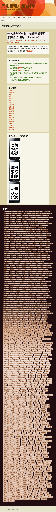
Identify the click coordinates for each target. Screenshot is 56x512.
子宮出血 (7, 295)
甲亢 (31, 229)
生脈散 (15, 359)
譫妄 (6, 341)
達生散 (6, 329)
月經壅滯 (39, 456)
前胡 (21, 261)
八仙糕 (40, 40)
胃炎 (32, 257)
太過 (25, 319)
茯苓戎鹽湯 (28, 474)
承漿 (22, 297)
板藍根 (48, 285)
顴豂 (12, 277)
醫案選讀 (19, 40)
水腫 (15, 253)
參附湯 (26, 383)
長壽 (13, 492)
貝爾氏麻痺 (19, 247)
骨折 (25, 273)
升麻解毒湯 (28, 363)
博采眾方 (11, 123)
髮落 (6, 466)
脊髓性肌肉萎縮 (8, 437)
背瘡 (28, 40)
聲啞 (36, 403)
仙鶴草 (46, 295)
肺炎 (39, 365)
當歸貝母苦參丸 (8, 431)
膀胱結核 (48, 345)
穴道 (40, 211)
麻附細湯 (46, 369)
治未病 (12, 353)
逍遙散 (20, 269)
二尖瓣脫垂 (7, 468)
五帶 (46, 307)
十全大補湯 (32, 215)
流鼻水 (12, 289)
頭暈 (15, 233)
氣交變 (22, 367)
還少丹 (45, 452)
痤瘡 (46, 219)
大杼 (18, 277)
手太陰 (21, 281)
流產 (14, 377)
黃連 (6, 500)
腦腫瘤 (40, 371)
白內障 (12, 307)
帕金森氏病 (19, 385)
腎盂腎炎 (36, 357)
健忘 (39, 269)
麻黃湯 (12, 287)
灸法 (18, 407)
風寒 (6, 357)
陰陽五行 (7, 494)
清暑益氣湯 (40, 437)
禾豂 (13, 279)
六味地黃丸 (27, 241)
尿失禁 (6, 492)
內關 (41, 347)
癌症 (6, 211)
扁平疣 (13, 241)
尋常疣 (12, 303)
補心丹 (27, 431)
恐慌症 (38, 454)
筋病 (25, 217)
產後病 (15, 297)
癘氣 (49, 335)
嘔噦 (28, 325)
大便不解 (40, 415)
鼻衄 (12, 271)
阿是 (15, 417)
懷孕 (25, 223)
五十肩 (49, 271)
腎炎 (6, 478)
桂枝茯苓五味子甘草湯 (23, 335)
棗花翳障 (7, 331)
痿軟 (18, 349)
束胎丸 (24, 389)
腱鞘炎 (20, 425)
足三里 (34, 335)
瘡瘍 (33, 269)
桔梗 (39, 231)
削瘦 (12, 337)
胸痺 (15, 476)
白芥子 (32, 329)
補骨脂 (18, 271)
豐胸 (47, 331)
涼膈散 (44, 309)
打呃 (6, 345)
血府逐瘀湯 (47, 460)
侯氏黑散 (34, 383)
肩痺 (48, 431)
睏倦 (47, 415)
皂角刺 (19, 343)
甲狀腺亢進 (27, 357)
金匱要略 (16, 444)
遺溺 (45, 287)
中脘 (40, 492)
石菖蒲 (48, 494)
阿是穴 (14, 393)
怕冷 (25, 365)
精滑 (30, 488)
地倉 (25, 271)
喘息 (28, 393)
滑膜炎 (6, 474)
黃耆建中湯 (45, 405)
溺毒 (42, 393)
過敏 (12, 219)
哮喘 (33, 417)
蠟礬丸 (32, 375)
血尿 (27, 269)
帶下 (41, 331)
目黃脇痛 (44, 433)
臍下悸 (20, 409)
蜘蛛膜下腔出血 (34, 395)
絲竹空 (46, 249)
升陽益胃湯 (48, 313)
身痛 (34, 261)
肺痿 (44, 349)
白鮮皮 (26, 263)
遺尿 (41, 241)
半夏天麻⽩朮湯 (34, 498)
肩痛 (19, 255)
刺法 (19, 249)
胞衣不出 (21, 411)
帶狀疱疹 (32, 365)
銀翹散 (25, 229)
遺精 (6, 249)
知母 (15, 225)
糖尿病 (20, 211)
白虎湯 (30, 381)
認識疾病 (11, 106)
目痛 (30, 345)
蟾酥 (34, 259)
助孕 (50, 263)
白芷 (25, 255)
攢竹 (12, 243)
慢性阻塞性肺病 (22, 377)
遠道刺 (24, 349)
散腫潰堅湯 (37, 339)
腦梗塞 (22, 381)
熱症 (6, 415)
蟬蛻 (18, 361)
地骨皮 (37, 309)
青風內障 (21, 379)
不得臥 (16, 389)
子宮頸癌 (33, 227)
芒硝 (32, 423)
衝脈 (6, 484)
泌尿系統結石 (8, 395)
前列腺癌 (32, 389)
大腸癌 (40, 251)
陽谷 (6, 419)
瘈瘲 (28, 387)
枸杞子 (12, 482)
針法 (13, 267)
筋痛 (46, 456)
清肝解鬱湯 (31, 315)
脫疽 (42, 387)
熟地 (26, 456)
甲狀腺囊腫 (21, 333)
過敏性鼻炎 (7, 237)
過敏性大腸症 (20, 397)
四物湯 (48, 233)
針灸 (18, 215)
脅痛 (33, 373)
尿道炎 (32, 452)
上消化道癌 (28, 425)
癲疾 (46, 373)
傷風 (13, 335)
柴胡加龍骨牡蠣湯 (30, 247)
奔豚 (43, 419)
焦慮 (6, 429)
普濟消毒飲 (24, 458)
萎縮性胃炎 (37, 253)
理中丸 (48, 437)
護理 (6, 307)
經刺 (45, 301)
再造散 (19, 492)
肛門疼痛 (7, 462)
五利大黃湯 (14, 375)
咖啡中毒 (45, 357)
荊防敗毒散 (7, 225)
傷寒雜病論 (44, 480)
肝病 (6, 243)
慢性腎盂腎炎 (39, 381)
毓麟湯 (33, 494)
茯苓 (12, 419)
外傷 (12, 498)
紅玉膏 (6, 401)
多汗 (36, 411)
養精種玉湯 (14, 313)
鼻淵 (24, 496)
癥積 (31, 440)
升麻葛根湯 (7, 359)
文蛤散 (39, 329)
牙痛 (33, 399)
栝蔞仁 (25, 478)
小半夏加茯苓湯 (14, 454)
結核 (45, 269)
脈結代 (13, 351)
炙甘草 (24, 407)
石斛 (19, 257)
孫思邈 (6, 411)
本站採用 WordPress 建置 (12, 509)
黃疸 (48, 305)
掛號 (24, 17)
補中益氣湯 (38, 223)
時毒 (48, 303)
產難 (19, 365)
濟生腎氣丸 (16, 229)
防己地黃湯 (19, 275)
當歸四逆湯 (7, 339)
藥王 (47, 371)
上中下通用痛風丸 (9, 343)
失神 (12, 341)
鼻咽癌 (12, 223)
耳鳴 (18, 337)
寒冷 (13, 371)
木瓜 (26, 498)
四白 (19, 289)
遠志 (42, 275)
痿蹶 (32, 361)
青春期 (19, 357)
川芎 (22, 231)
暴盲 (33, 415)
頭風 (29, 331)
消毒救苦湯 (46, 339)
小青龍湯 (16, 442)
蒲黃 (13, 255)
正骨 (6, 365)
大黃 (6, 399)
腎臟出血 (33, 429)
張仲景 (25, 257)
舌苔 (16, 325)
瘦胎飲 (19, 353)
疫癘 (49, 379)
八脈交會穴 (34, 275)
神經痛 (45, 317)
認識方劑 (11, 117)
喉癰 (45, 444)
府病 (27, 385)
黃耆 (6, 427)
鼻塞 (24, 221)
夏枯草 (25, 329)
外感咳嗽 (7, 301)
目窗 (6, 303)
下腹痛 (43, 468)
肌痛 (46, 329)
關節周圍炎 (13, 285)
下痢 (20, 401)
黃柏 (31, 223)
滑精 (36, 305)
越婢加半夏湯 (8, 323)
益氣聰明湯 (22, 239)
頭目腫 (25, 423)
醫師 (14, 17)
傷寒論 (40, 494)
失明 (6, 333)
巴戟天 (39, 307)
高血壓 (6, 241)
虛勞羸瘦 (44, 411)
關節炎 (24, 215)
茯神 (50, 395)
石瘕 (12, 464)
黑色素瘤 (7, 433)
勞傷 (48, 327)
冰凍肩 (15, 468)
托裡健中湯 (39, 458)
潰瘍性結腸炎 (39, 255)
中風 (6, 219)
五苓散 (13, 269)
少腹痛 (47, 347)
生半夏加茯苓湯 (20, 347)
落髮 (47, 311)
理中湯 (18, 265)
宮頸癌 (6, 313)
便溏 (23, 438)
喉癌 (6, 458)
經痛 (6, 277)
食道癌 (40, 215)
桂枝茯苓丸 (15, 301)
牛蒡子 (45, 399)
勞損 (45, 315)
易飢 (21, 373)
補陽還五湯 (39, 239)
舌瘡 (38, 349)
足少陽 (32, 267)
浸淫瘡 (6, 387)
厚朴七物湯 (40, 478)
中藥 (6, 355)
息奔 (49, 383)
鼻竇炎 (32, 482)
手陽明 (12, 249)
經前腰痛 (20, 291)
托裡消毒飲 (13, 472)
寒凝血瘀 (42, 335)
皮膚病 (36, 421)
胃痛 (38, 263)
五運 (45, 355)
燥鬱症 (40, 429)
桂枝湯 (43, 321)
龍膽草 (36, 367)
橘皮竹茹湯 (27, 448)
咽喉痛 (30, 221)
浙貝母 (6, 335)
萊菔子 (13, 403)
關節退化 (41, 281)
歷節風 (42, 438)
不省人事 (40, 267)
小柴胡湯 (38, 221)
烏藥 (22, 325)
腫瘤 (6, 379)
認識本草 (11, 115)
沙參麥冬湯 (33, 299)
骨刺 (39, 389)
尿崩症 (37, 425)
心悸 (45, 221)
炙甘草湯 (45, 361)
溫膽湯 (39, 289)
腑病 (6, 361)
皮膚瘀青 (19, 498)
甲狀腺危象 (20, 309)
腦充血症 (7, 425)
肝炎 (30, 243)
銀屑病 (15, 460)
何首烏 (6, 291)
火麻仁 (45, 377)
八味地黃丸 (26, 235)
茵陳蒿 (13, 411)
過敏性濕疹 (7, 417)
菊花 (6, 435)
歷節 (37, 442)
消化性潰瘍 (40, 431)
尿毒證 (37, 464)
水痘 (26, 353)
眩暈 (47, 239)
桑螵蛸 (6, 373)
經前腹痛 (44, 421)
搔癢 (18, 219)
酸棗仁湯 (13, 333)
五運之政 (49, 343)
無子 (12, 423)
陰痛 (39, 450)
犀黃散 (15, 367)
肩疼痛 (13, 474)
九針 (15, 283)
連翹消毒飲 (47, 470)
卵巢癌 (39, 249)
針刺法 (11, 480)
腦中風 (32, 319)
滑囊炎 (42, 486)
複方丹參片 (34, 225)
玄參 (31, 277)
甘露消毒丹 (41, 227)
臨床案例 (11, 127)
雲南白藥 (7, 450)
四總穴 (15, 237)
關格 (6, 407)
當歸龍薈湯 (7, 391)
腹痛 (48, 351)
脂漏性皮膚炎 (8, 251)
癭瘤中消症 (7, 440)
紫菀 (28, 303)
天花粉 (42, 297)
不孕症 (12, 217)
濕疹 (21, 233)
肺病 (22, 259)
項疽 (35, 446)
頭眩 (39, 315)
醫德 (9, 17)
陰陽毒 (11, 385)
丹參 (12, 265)
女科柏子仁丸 (8, 405)
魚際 (34, 492)
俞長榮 (22, 450)
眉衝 (6, 293)
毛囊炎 (13, 387)
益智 (6, 321)
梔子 (47, 257)
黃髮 (18, 480)
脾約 (37, 283)
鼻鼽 (41, 265)
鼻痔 (12, 273)
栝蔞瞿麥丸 (37, 317)
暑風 (6, 486)
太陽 (36, 243)
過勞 (20, 263)
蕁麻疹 (48, 235)
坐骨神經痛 (39, 435)
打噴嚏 (46, 291)
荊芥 (32, 233)
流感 (47, 211)
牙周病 (24, 301)
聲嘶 (40, 391)
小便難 (38, 301)
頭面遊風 (29, 472)
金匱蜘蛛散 (38, 472)
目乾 (35, 490)
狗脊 (19, 415)
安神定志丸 (25, 442)
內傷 (13, 329)
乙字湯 (33, 285)
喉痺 (19, 217)
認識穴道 (11, 112)
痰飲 (48, 446)
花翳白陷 (38, 355)
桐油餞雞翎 (27, 446)
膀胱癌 (32, 249)
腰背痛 (19, 470)
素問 (14, 425)
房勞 (22, 462)
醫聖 (20, 456)
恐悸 (48, 482)
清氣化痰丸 (45, 425)
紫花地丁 (7, 261)
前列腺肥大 (21, 321)
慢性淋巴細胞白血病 (36, 353)
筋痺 (29, 433)
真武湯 (39, 470)
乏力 (6, 347)
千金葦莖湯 (45, 407)
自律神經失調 (23, 227)
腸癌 (37, 397)
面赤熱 (6, 375)
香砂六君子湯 (40, 440)
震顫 (44, 263)
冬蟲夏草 (42, 383)
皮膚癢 (6, 255)
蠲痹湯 (34, 325)
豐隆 (16, 323)
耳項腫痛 (26, 484)
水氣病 (34, 265)
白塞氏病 (30, 405)
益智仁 (27, 261)
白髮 (46, 323)
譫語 (36, 327)
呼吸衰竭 (19, 490)
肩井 (12, 293)
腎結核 (25, 452)
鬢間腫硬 (28, 339)
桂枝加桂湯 (23, 323)
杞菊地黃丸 (7, 283)
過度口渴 (42, 401)
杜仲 (6, 488)
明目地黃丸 (33, 343)
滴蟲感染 (28, 476)
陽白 (6, 245)
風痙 (12, 399)
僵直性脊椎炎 (22, 486)
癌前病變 (45, 229)
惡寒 (26, 245)
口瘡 (16, 259)
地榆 (25, 287)
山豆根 (36, 433)
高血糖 (12, 427)
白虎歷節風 (43, 490)
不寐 (6, 221)
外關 (27, 285)
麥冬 (28, 281)
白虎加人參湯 (40, 271)
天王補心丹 (25, 219)
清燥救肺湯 (39, 257)
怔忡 (28, 259)
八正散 (28, 237)
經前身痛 (29, 411)
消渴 (44, 217)
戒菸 (17, 458)
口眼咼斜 (33, 245)
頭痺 (33, 307)
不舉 (12, 500)
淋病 (6, 287)
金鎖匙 (40, 261)
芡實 (42, 403)
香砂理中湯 (31, 450)
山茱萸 (13, 409)
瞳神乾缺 (20, 307)
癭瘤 (19, 452)
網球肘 (40, 337)
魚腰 (47, 255)
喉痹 (32, 456)
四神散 (12, 484)
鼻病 (40, 247)
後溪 (21, 285)
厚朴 (13, 291)
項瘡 (24, 243)
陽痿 (46, 289)
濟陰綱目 (34, 297)
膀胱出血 (24, 440)
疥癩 (27, 373)
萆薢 (6, 482)
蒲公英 (6, 269)
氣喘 (47, 241)
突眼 (39, 417)
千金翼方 (28, 421)
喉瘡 (42, 327)
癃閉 (26, 401)
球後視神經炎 (28, 427)
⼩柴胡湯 (15, 462)
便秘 (40, 213)
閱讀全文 (31, 51)
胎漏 (34, 351)
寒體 (29, 311)
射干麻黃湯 (37, 466)
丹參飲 (43, 395)
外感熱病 (7, 393)
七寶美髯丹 (13, 466)
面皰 (19, 371)
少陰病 (49, 297)
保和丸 (28, 466)
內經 (6, 448)
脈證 (25, 343)
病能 (18, 341)
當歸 (38, 293)
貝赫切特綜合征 (24, 417)
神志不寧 (25, 361)
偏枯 (49, 476)
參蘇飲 (39, 295)
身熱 (49, 325)
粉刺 (6, 421)
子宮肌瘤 (44, 237)
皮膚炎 (49, 427)
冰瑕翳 (41, 343)
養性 (12, 478)
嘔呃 (29, 367)
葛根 (6, 285)
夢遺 (13, 257)
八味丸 (45, 40)
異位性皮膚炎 (8, 259)
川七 (36, 321)
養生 (20, 245)
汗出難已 (26, 399)
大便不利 (14, 373)
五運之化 (22, 331)
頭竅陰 (25, 289)
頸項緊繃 (19, 448)
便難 (36, 427)
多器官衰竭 (33, 401)
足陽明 (44, 283)
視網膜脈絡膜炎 (31, 462)
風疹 (6, 227)
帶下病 (44, 319)
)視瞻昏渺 (47, 474)
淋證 (12, 407)
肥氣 (6, 397)
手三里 (40, 273)
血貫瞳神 (38, 488)
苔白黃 (6, 403)
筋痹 (39, 444)
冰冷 (6, 349)
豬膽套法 (46, 413)
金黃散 (19, 446)
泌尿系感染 (45, 464)
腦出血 (19, 383)
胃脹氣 (18, 399)
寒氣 (12, 397)
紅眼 (12, 369)
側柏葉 (31, 293)
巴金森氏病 (33, 409)
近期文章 (43, 17)
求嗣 (19, 223)
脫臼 (12, 448)
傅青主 (30, 468)
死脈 (32, 435)
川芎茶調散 (13, 227)
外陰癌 (26, 494)
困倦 (42, 427)
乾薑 (39, 399)
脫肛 (34, 371)
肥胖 (25, 293)
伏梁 (31, 359)
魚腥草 (45, 389)
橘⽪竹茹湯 (13, 488)
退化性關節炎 (16, 496)
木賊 (19, 484)
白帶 (18, 345)
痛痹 (24, 464)
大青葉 (6, 257)
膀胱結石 (30, 333)
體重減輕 (42, 299)
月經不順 (7, 470)
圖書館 (29, 17)
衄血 (15, 339)
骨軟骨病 (47, 353)
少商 (32, 458)
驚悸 (45, 450)
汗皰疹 (25, 249)
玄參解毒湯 (23, 375)
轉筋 (6, 423)
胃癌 (19, 213)
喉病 (49, 468)
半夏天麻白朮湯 (40, 496)
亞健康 (12, 365)
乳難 (19, 482)
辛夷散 (40, 285)
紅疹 (22, 237)
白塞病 (12, 429)
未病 (6, 247)
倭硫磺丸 (13, 486)
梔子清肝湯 (28, 327)
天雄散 (15, 391)
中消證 (30, 464)
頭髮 (20, 494)
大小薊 (21, 283)
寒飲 (46, 492)
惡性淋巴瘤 (7, 444)
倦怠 (39, 377)
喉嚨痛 (45, 231)
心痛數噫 (7, 315)
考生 (45, 466)
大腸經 (21, 393)
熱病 (41, 311)
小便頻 (12, 446)
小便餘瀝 (7, 496)
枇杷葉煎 (16, 440)
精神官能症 (14, 381)
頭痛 (34, 211)
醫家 (6, 353)
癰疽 (34, 281)
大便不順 (15, 450)
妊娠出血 (20, 363)
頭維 (47, 259)
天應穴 (22, 405)
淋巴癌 (33, 385)
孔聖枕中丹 (25, 454)
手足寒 (32, 413)
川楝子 (34, 303)
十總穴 (12, 363)
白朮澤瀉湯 (38, 474)
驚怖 (29, 438)
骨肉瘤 (40, 245)
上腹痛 (6, 231)
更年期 (18, 478)
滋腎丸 (19, 427)
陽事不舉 (13, 379)
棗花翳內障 (7, 319)
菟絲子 (18, 423)
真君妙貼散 (7, 263)
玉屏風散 (35, 393)
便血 (45, 375)
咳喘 (33, 470)
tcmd (17, 42)
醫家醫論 (11, 121)
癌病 (6, 454)
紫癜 (50, 349)
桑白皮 (39, 460)
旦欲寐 (13, 401)
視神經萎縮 (7, 438)
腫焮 (19, 435)
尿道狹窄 (29, 309)
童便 (36, 363)
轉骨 (6, 369)
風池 (23, 295)
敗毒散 (32, 478)
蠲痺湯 (45, 253)
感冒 (13, 211)
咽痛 (6, 271)
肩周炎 (45, 454)
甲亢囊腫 (25, 429)
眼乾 (35, 476)
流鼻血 (6, 452)
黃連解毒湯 (14, 231)
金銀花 (18, 293)
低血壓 (38, 369)
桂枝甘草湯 (39, 333)
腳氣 (13, 452)
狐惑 (35, 438)
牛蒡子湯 (35, 387)
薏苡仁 (48, 265)
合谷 (12, 299)
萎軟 (6, 337)
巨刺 (15, 305)
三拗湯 (6, 409)
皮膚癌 (22, 468)
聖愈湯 (37, 277)
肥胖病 (28, 253)
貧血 (12, 490)
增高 (24, 345)
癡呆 (6, 446)
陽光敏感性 (32, 273)
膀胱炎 (44, 277)
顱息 (25, 437)
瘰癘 (42, 363)
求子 (37, 229)
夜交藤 (32, 289)
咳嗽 (6, 217)
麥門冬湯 (19, 299)
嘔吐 (35, 241)
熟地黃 (25, 395)
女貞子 (30, 321)
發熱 (39, 375)
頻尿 (47, 245)
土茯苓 (12, 355)
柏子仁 (37, 419)
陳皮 (34, 291)
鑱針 (14, 494)
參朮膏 (45, 423)
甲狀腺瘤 (20, 421)
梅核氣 (6, 371)
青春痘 (25, 267)
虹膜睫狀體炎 (17, 319)
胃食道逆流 (39, 233)
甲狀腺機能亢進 (38, 345)
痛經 (19, 235)
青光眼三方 (28, 355)
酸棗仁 (46, 247)
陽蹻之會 (15, 315)
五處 (39, 341)
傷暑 (6, 498)
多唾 (31, 313)
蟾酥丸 (25, 435)
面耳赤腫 (41, 351)
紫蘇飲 (24, 341)
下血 (39, 452)
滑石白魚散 (22, 488)
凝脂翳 (30, 403)
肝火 (45, 488)
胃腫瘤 (6, 456)
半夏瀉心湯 (13, 239)
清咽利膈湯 (26, 265)
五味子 (21, 253)
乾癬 (42, 305)
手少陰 (26, 470)
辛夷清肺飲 (39, 313)
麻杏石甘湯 (19, 431)
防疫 (12, 345)
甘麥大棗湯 (48, 333)
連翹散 (6, 413)
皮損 (26, 213)
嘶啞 (37, 379)
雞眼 (21, 476)
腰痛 (34, 235)
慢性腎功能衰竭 (28, 369)
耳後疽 (38, 423)
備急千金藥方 (16, 433)
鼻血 (18, 464)
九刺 (19, 287)
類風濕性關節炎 (24, 225)
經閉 (31, 255)
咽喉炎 (33, 213)
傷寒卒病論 (23, 313)
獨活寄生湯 (40, 482)
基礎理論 (11, 119)
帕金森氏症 (26, 371)
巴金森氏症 (29, 397)
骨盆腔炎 (7, 377)
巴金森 (12, 421)
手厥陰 (27, 351)
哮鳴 (37, 405)
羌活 (49, 486)
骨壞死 (32, 377)
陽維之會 (15, 327)
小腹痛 (24, 277)
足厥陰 (31, 496)
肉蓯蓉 (44, 293)
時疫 (42, 367)
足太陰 (27, 291)
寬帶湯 (13, 456)
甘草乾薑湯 (7, 442)
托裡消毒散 (7, 233)
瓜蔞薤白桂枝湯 (27, 419)
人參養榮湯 (34, 40)
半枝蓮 (42, 243)
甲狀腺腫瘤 (25, 480)
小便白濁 (25, 337)
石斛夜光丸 (7, 367)
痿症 (46, 472)
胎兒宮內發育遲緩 (34, 407)
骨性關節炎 (7, 229)
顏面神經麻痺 (30, 231)
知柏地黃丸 (29, 379)
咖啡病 (21, 466)
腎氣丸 (36, 237)
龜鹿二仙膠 (21, 403)
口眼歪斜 (13, 245)
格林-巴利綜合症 (33, 486)
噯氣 (19, 329)
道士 (12, 361)
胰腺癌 (18, 273)
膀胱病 (20, 351)
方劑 (13, 213)
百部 (12, 347)
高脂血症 (7, 317)
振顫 (49, 359)
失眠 (6, 213)
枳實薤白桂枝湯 (8, 311)
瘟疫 (16, 405)
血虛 (39, 413)
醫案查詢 (3, 20)
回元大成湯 (10, 42)
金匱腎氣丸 (17, 251)
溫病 (35, 331)
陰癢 (6, 464)
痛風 (13, 235)
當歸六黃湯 (20, 303)
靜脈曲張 (32, 460)
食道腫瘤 (45, 442)
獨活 (12, 247)
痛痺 (13, 309)
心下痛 (42, 446)
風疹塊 (6, 381)
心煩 (6, 289)
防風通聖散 (27, 251)
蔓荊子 (25, 279)
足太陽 (14, 281)
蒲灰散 (44, 498)
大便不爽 (16, 438)
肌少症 (12, 415)
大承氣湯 (19, 369)
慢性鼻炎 (42, 325)
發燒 (6, 273)
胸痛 (6, 490)
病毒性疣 (42, 476)
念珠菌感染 (27, 490)
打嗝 (43, 379)
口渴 (46, 385)
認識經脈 (11, 114)
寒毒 (48, 478)
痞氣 (27, 275)
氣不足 (32, 437)
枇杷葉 (20, 474)
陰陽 (40, 323)
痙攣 (23, 444)
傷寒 (27, 211)
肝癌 (6, 215)
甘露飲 (31, 239)
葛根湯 (31, 217)
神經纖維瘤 (43, 409)
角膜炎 (14, 331)
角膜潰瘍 (33, 391)
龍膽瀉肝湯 (47, 223)
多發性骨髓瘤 (8, 325)
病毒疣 (32, 279)
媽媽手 (6, 351)
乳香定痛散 (47, 484)
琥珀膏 (49, 496)
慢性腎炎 (48, 381)
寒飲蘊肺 (33, 323)
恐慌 (30, 305)
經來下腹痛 (7, 476)
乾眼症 (6, 309)
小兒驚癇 (7, 327)
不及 (27, 307)
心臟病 (39, 373)
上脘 (23, 311)
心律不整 (21, 387)
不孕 (40, 219)
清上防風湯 (47, 213)
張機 (36, 468)
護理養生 (11, 125)
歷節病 (33, 219)
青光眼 (31, 271)
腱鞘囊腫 (18, 437)
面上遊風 (33, 337)
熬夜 (35, 448)
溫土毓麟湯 (34, 480)
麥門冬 (6, 235)
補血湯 (40, 462)
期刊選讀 (11, 110)
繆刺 (6, 299)
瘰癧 (40, 484)
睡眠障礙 (32, 287)
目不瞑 (22, 315)
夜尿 (18, 243)
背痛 (6, 363)
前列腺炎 (48, 273)
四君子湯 (26, 415)
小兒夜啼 (17, 395)
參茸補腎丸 (43, 448)
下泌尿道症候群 (8, 275)
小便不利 (20, 355)
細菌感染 (32, 341)
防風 (18, 221)
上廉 (19, 279)
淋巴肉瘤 (48, 251)
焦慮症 (48, 440)
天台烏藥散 (22, 305)
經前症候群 (31, 444)
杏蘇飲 (14, 317)
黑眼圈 (43, 359)
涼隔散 (12, 435)
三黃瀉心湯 (46, 365)
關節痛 (42, 303)
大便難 (40, 259)
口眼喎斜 (48, 267)
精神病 (18, 419)
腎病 (12, 221)
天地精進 (3, 17)
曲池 (48, 281)
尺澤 (17, 311)
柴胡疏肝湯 (29, 283)
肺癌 (12, 215)
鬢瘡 (6, 472)
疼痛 (6, 265)
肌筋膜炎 (23, 460)
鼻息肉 (6, 279)
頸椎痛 (25, 482)
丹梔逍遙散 (23, 391)
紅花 (26, 299)
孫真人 (44, 397)
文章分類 (36, 17)
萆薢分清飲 (43, 225)
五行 (35, 311)
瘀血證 (6, 383)
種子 (6, 223)
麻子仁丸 (7, 281)
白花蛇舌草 (7, 253)
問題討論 (11, 129)
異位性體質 (15, 295)
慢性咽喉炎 (23, 359)
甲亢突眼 (13, 321)
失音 (21, 339)
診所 (19, 17)
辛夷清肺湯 (31, 295)
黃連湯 (48, 275)
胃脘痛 (14, 261)
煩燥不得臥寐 (8, 389)
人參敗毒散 (14, 413)
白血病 (40, 235)
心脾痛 (12, 357)
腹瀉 (20, 241)
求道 (40, 385)
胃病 (38, 217)
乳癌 (6, 239)
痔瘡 (39, 287)
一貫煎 (47, 462)
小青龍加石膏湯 (32, 347)
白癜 (38, 361)
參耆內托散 (23, 413)
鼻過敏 (49, 243)
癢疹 (50, 217)
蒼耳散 (28, 317)
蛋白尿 (45, 417)
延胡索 (21, 317)
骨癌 (19, 267)
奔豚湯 (6, 267)
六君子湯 (27, 492)
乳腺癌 (31, 349)
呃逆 (46, 391)
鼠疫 (12, 349)
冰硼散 (33, 484)
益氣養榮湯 (7, 297)
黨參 (13, 383)
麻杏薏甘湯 (40, 279)
